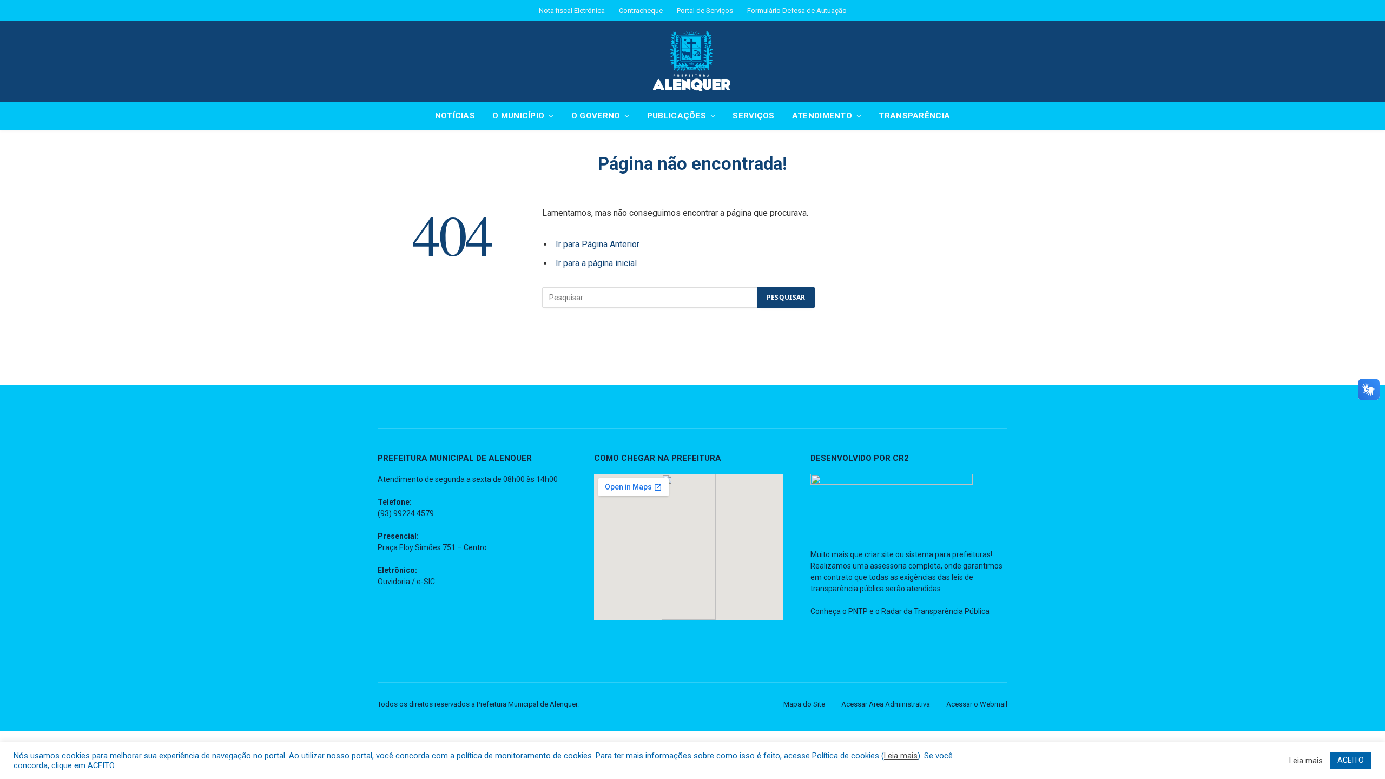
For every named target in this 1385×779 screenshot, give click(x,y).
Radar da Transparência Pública (935, 611)
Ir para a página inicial (596, 263)
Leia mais (901, 756)
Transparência (914, 116)
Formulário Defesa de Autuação (797, 10)
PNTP (858, 611)
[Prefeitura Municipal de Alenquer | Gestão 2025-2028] (692, 61)
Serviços (753, 116)
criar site (879, 554)
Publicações (676, 116)
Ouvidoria (394, 581)
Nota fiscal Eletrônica (572, 10)
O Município (518, 116)
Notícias (455, 116)
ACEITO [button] (1350, 760)
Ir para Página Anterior (597, 244)
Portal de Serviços (705, 10)
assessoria (888, 566)
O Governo (596, 116)
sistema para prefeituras (948, 554)
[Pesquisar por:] (650, 297)
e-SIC (426, 581)
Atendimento (822, 116)
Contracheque (641, 10)
